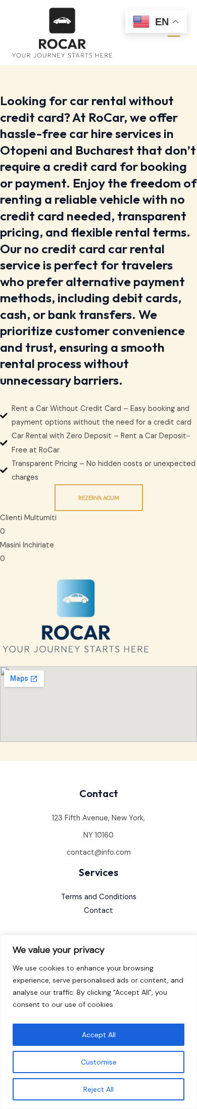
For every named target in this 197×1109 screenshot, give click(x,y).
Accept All (99, 1034)
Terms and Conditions (98, 897)
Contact (98, 910)
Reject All (98, 1089)
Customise (99, 1062)
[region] (98, 1022)
